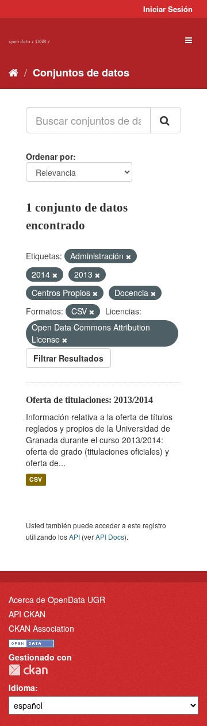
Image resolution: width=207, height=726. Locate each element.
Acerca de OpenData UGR (57, 599)
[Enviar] (165, 120)
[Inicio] (13, 71)
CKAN (28, 670)
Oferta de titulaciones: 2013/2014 (89, 400)
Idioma (22, 687)
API (74, 536)
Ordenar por (49, 156)
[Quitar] (128, 256)
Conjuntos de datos (81, 72)
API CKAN (27, 614)
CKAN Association (41, 628)
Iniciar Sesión (168, 8)
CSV (35, 479)
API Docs (109, 536)
